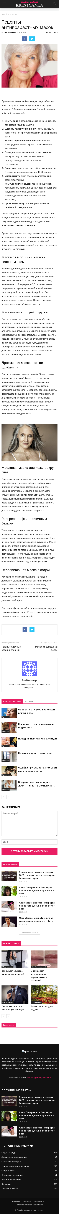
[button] (55, 4)
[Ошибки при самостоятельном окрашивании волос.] (9, 771)
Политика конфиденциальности (29, 1205)
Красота (13, 14)
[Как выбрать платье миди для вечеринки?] (15, 959)
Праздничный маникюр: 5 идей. (37, 738)
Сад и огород (36, 1002)
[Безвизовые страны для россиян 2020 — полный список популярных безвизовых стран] (9, 876)
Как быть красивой (39, 967)
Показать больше (28, 932)
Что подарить (7, 1002)
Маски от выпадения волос (46, 648)
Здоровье (6, 1184)
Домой (4, 14)
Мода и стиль (7, 967)
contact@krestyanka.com (39, 1077)
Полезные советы (10, 1188)
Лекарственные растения (14, 1157)
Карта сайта (39, 1202)
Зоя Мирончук (10, 32)
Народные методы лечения (15, 1166)
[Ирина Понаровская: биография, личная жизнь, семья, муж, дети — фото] (9, 891)
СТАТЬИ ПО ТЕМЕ (12, 701)
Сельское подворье (11, 1161)
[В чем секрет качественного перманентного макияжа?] (44, 959)
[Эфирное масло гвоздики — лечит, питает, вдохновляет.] (9, 785)
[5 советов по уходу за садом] (44, 994)
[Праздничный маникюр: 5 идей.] (9, 742)
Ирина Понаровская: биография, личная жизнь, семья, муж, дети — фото (36, 890)
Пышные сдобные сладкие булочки (11, 648)
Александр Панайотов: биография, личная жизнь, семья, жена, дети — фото (37, 906)
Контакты (27, 1202)
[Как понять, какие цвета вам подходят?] (9, 727)
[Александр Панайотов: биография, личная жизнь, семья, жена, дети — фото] (9, 906)
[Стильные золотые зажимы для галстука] (15, 994)
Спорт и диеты (9, 1170)
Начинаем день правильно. (35, 753)
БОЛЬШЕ (29, 701)
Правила (16, 1202)
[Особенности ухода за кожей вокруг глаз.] (9, 713)
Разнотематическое (11, 1179)
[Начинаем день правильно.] (9, 756)
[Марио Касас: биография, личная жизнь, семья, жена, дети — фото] (9, 922)
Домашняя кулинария (12, 1175)
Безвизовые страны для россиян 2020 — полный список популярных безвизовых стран (37, 875)
